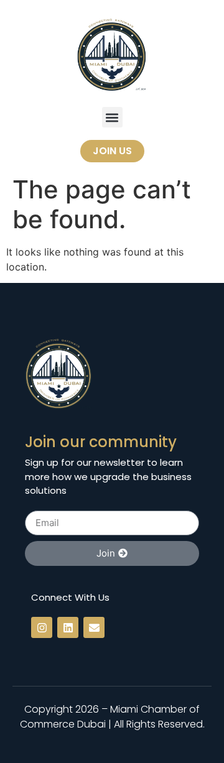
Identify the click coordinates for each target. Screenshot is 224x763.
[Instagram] (41, 627)
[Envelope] (94, 627)
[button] (112, 117)
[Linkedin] (67, 627)
